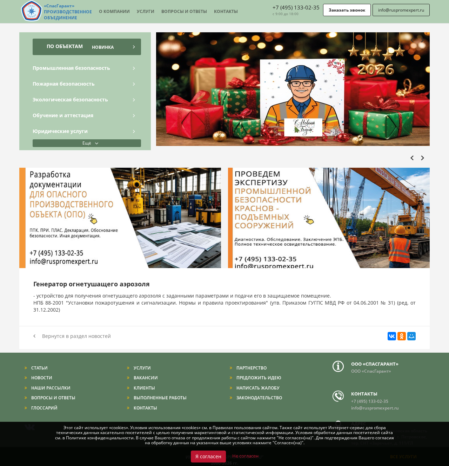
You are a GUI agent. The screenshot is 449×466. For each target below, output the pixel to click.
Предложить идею (258, 378)
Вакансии (145, 378)
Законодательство (258, 398)
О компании (114, 11)
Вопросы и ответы (184, 11)
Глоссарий (44, 408)
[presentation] (413, 41)
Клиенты (144, 388)
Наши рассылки (50, 388)
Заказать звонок (347, 10)
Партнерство (251, 368)
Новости (41, 378)
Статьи (39, 368)
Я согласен (208, 456)
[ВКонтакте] (392, 336)
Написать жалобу (257, 388)
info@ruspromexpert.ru (401, 10)
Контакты (226, 11)
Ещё (86, 143)
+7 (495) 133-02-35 (296, 7)
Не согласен (245, 456)
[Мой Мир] (411, 336)
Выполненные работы (160, 398)
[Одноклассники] (401, 336)
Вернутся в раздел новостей (76, 336)
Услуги (145, 11)
